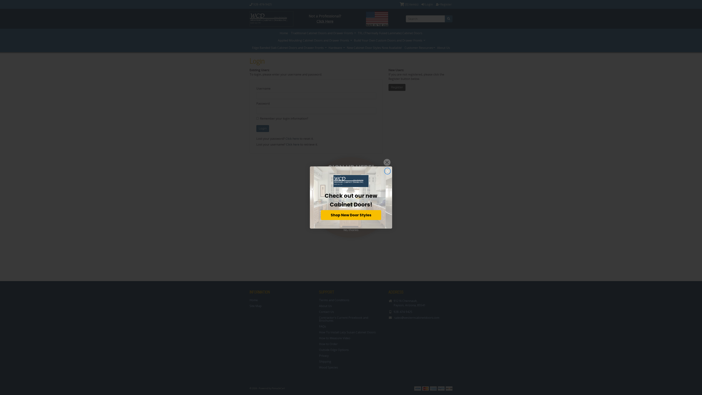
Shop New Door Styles (351, 215)
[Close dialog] (387, 171)
